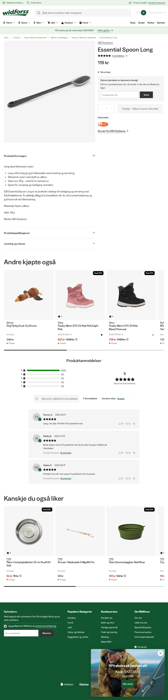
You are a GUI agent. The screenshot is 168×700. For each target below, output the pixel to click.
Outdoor (16, 37)
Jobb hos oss (141, 622)
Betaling (105, 636)
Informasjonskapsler (144, 636)
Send (146, 94)
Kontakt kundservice (156, 2)
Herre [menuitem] (9, 22)
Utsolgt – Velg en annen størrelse (140, 108)
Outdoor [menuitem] (68, 22)
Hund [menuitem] (85, 22)
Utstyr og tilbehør (76, 632)
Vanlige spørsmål (109, 627)
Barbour (10, 322)
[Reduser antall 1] (100, 108)
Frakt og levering (109, 632)
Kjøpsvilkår (106, 641)
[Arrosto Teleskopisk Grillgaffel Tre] (80, 531)
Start (6, 37)
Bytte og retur (108, 622)
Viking (60, 322)
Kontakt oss (106, 617)
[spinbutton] (106, 108)
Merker (150, 22)
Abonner (46, 633)
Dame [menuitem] (24, 22)
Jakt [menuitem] (53, 22)
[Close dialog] (160, 653)
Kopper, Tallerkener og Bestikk (84, 37)
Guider (141, 22)
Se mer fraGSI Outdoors (111, 131)
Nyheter (161, 22)
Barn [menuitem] (39, 22)
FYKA (9, 559)
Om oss (138, 617)
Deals (133, 22)
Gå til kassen (155, 12)
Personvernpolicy (143, 632)
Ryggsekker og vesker (78, 636)
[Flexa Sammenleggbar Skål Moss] (131, 531)
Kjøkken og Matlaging (59, 37)
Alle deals (128, 684)
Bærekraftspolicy (143, 627)
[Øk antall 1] (112, 108)
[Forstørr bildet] (49, 92)
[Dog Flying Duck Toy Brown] (29, 295)
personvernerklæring (46, 625)
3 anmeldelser (118, 56)
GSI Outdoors (105, 42)
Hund (70, 622)
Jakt (70, 627)
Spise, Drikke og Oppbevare (35, 37)
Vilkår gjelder (103, 30)
